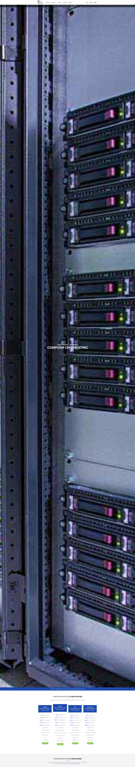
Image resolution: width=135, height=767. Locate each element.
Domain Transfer (64, 5)
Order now (45, 743)
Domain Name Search (55, 5)
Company (48, 2)
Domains (53, 2)
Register (91, 2)
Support (70, 2)
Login (87, 2)
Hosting (59, 2)
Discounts (65, 2)
